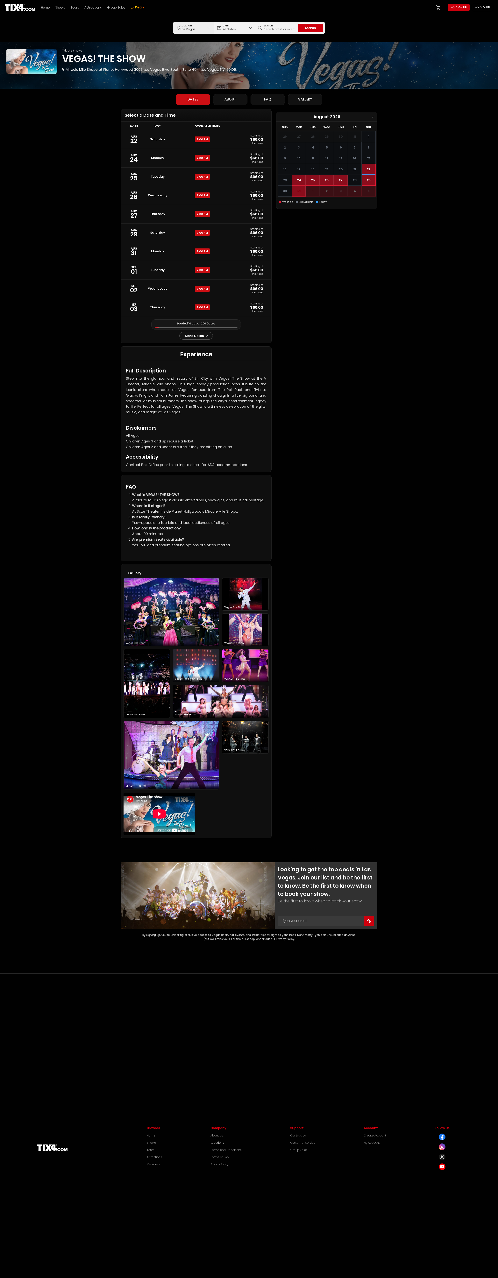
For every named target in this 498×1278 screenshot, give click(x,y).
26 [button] (327, 180)
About (230, 99)
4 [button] (355, 191)
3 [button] (341, 191)
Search (310, 28)
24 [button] (299, 180)
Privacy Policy (285, 939)
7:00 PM (202, 139)
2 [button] (327, 191)
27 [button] (341, 180)
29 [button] (369, 180)
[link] (196, 139)
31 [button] (299, 191)
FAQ (267, 99)
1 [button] (312, 191)
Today (323, 202)
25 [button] (313, 180)
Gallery (305, 99)
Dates (193, 99)
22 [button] (368, 169)
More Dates (194, 336)
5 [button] (369, 191)
